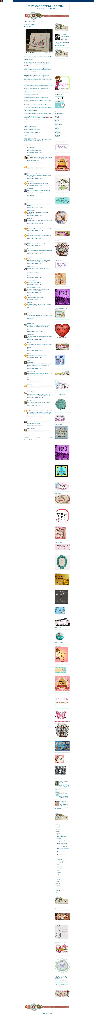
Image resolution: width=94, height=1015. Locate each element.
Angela (64, 34)
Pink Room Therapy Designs (32, 226)
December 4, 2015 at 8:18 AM (35, 192)
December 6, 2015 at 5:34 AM (35, 357)
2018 (57, 827)
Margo (28, 256)
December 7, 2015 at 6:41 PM (34, 416)
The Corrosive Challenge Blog (60, 980)
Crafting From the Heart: (27, 126)
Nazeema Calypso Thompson (32, 287)
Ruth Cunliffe (57, 135)
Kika (28, 248)
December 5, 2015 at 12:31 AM (35, 309)
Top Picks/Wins (32, 21)
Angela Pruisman (58, 123)
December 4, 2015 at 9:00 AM (35, 199)
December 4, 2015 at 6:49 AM (35, 168)
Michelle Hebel (57, 132)
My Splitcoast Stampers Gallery (60, 908)
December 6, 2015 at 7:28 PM (34, 368)
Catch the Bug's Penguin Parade (63, 840)
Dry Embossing (45, 139)
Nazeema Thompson (58, 133)
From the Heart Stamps (39, 68)
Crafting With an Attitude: (28, 127)
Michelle (29, 241)
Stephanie (29, 202)
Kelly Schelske (30, 371)
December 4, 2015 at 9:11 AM (35, 207)
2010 (57, 890)
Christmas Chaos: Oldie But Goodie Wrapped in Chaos (62, 844)
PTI (35, 140)
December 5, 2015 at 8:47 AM (35, 331)
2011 (57, 888)
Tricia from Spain (30, 280)
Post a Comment (27, 435)
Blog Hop (34, 139)
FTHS (34, 140)
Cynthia (28, 218)
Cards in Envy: (26, 124)
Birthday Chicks (61, 792)
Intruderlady (29, 323)
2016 (57, 831)
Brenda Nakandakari (58, 124)
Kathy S (28, 155)
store (28, 65)
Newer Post (26, 437)
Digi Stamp (39, 139)
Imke (28, 353)
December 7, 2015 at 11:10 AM (35, 397)
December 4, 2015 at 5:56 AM (35, 162)
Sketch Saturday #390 (61, 861)
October (58, 868)
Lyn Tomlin (57, 131)
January (58, 881)
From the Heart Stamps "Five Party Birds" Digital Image (34, 91)
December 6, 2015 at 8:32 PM (34, 381)
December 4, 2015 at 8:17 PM (34, 299)
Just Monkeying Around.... (47, 6)
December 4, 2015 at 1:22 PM (34, 253)
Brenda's (34, 113)
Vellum (41, 140)
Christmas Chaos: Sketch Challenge (61, 855)
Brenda (28, 312)
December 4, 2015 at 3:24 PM (34, 284)
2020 (57, 824)
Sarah (28, 295)
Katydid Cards (30, 266)
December (59, 834)
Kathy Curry (57, 116)
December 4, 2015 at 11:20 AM (35, 238)
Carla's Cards (29, 428)
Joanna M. (29, 334)
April (58, 875)
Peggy (28, 342)
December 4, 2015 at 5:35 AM (35, 152)
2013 (57, 885)
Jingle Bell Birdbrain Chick (62, 836)
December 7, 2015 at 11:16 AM (35, 405)
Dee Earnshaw (30, 210)
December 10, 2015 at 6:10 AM (35, 425)
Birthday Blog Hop (60, 862)
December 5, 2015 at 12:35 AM (35, 320)
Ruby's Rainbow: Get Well (62, 846)
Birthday (30, 139)
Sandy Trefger (30, 391)
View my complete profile (60, 45)
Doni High (56, 125)
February (59, 879)
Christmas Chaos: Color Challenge (61, 852)
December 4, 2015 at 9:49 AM (35, 215)
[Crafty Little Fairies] (62, 388)
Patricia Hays (29, 400)
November (59, 866)
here (31, 79)
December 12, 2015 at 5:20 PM (35, 432)
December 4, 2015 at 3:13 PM (34, 277)
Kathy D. (29, 302)
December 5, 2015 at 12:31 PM (35, 339)
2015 (57, 833)
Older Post (51, 437)
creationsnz (29, 188)
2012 (57, 887)
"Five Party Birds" (44, 84)
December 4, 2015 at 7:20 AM (35, 185)
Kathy (28, 420)
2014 (57, 883)
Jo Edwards (57, 127)
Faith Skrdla (57, 138)
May (58, 874)
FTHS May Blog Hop (62, 801)
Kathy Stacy (57, 128)
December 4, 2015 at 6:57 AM (35, 178)
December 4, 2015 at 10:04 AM (35, 223)
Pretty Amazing (60, 841)
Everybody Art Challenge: (28, 129)
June (58, 872)
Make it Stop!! (59, 838)
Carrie (28, 172)
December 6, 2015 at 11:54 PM (35, 387)
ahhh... (58, 864)
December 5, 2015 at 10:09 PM (35, 350)
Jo (27, 360)
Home (26, 21)
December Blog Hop (48, 56)
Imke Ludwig (57, 117)
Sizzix (38, 140)
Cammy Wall (57, 120)
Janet (28, 233)
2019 (57, 826)
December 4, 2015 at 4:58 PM (34, 292)
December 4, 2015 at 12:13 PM (35, 245)
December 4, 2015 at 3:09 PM (34, 263)
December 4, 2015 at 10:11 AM (35, 230)
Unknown (29, 165)
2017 (57, 829)
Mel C (28, 384)
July (58, 870)
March (58, 877)
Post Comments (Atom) (33, 439)
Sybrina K (29, 409)
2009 (57, 892)
